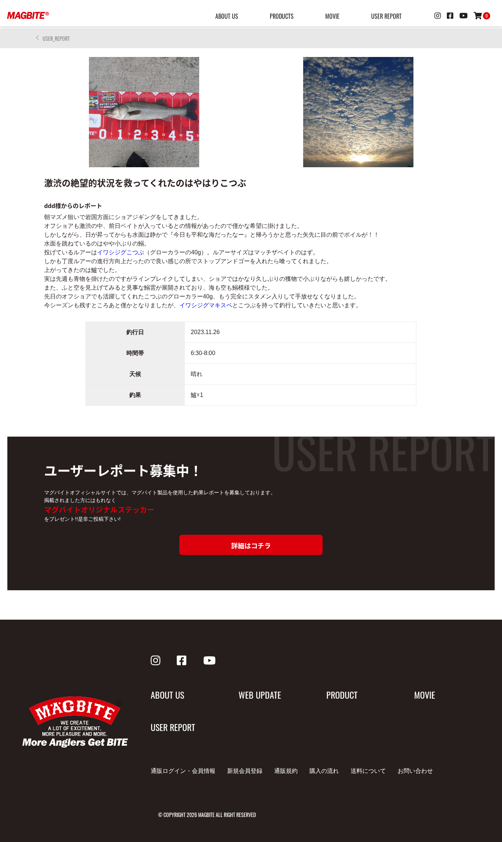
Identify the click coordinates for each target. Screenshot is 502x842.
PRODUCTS (282, 16)
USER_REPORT (56, 38)
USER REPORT (386, 16)
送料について (368, 771)
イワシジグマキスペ (205, 305)
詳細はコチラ (251, 545)
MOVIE (332, 16)
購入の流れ (324, 771)
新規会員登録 (244, 771)
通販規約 (286, 771)
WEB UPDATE (260, 694)
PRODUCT (342, 694)
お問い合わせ (415, 771)
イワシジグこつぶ (120, 252)
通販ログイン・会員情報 (183, 771)
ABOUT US (226, 16)
